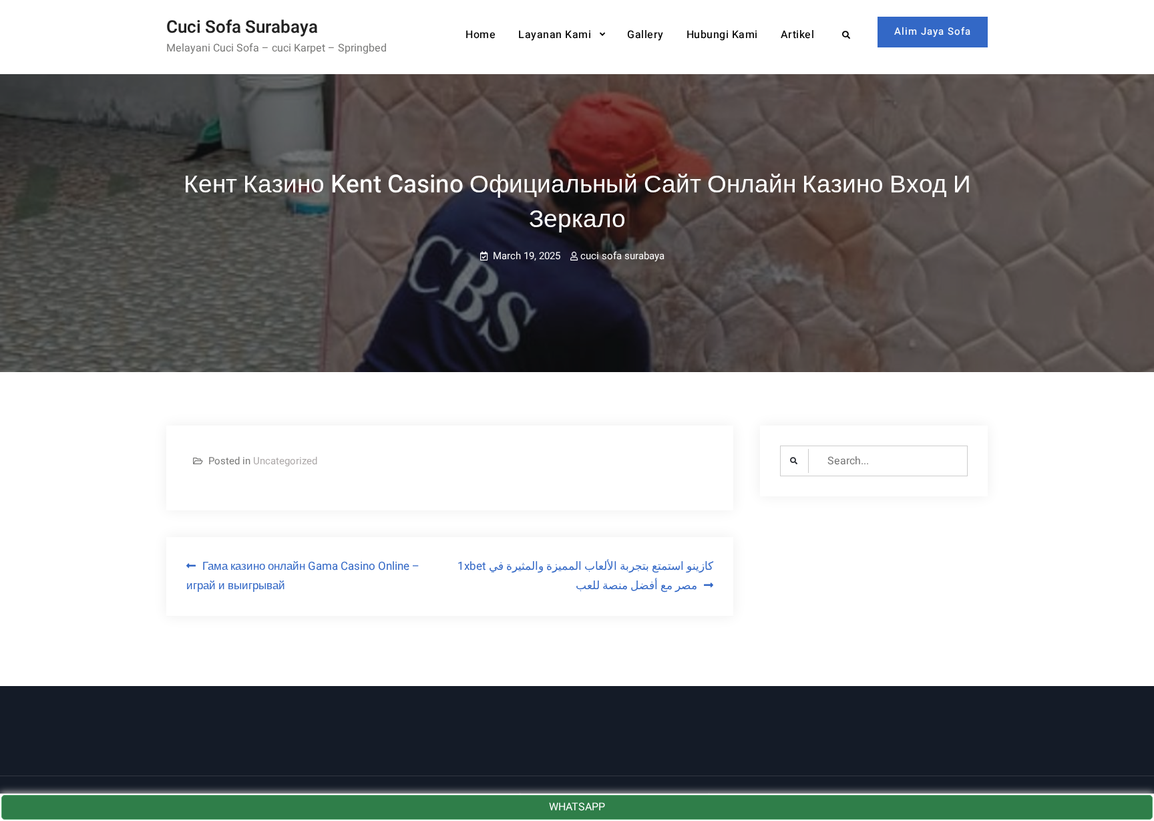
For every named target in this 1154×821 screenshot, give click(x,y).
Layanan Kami (554, 35)
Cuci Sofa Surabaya (242, 27)
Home (480, 35)
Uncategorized (285, 461)
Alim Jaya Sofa (932, 31)
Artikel (798, 35)
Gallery (645, 35)
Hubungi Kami (722, 35)
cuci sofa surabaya (622, 256)
